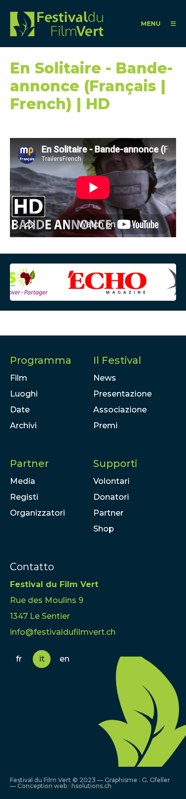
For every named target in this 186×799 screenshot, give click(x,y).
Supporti (115, 463)
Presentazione (122, 394)
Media (22, 481)
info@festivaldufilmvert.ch (63, 632)
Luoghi (24, 394)
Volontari (111, 481)
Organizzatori (37, 513)
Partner (29, 463)
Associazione (120, 409)
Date (20, 409)
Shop (103, 528)
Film (18, 378)
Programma (40, 360)
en (64, 659)
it (42, 659)
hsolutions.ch (91, 786)
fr (19, 659)
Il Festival (117, 360)
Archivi (23, 425)
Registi (24, 497)
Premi (105, 425)
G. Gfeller (156, 780)
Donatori (111, 497)
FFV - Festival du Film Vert (56, 23)
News (104, 378)
